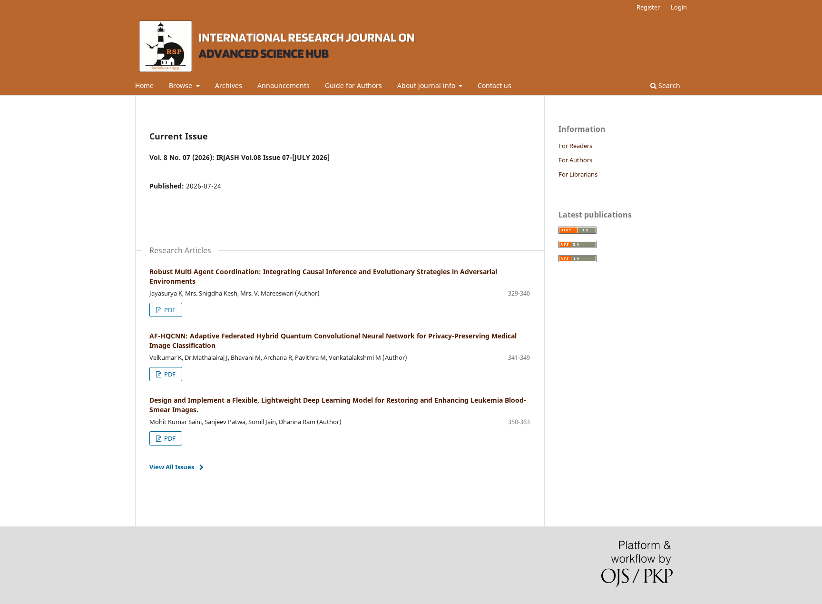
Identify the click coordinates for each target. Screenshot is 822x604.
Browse (181, 85)
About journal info (427, 85)
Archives (228, 85)
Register (648, 7)
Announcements (283, 85)
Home (144, 85)
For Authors (575, 160)
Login (679, 7)
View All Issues (171, 467)
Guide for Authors (353, 85)
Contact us (494, 85)
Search (668, 85)
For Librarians (577, 174)
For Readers (575, 145)
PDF (169, 310)
